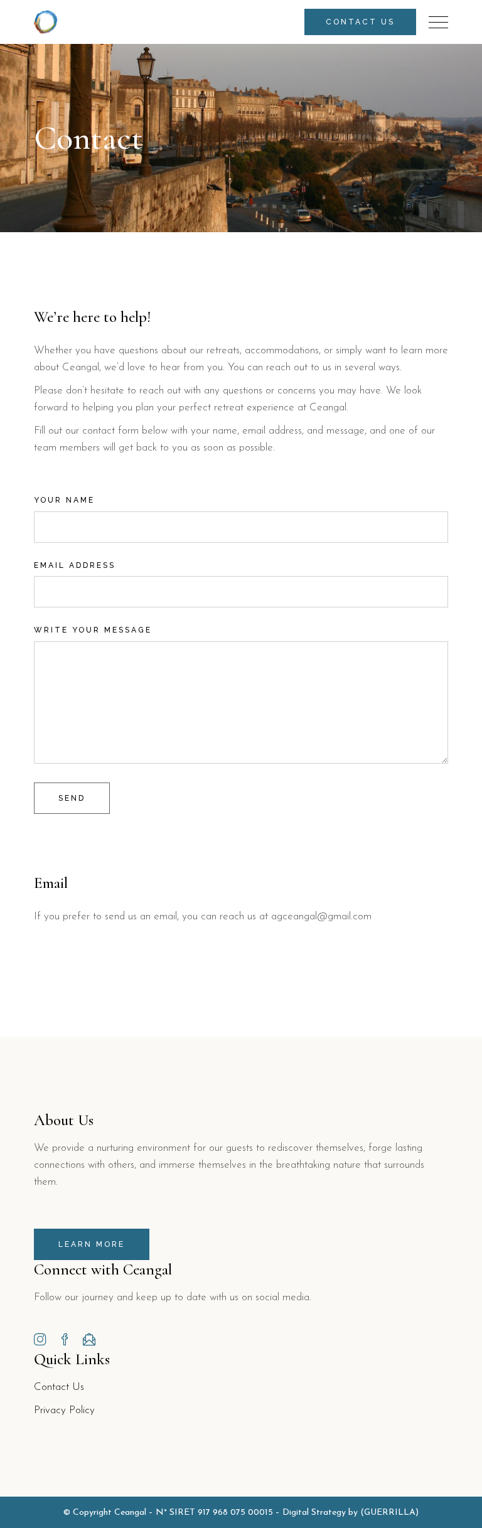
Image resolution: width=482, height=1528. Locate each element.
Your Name (64, 500)
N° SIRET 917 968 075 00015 (214, 1512)
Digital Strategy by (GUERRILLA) (350, 1512)
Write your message (93, 630)
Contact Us (59, 1387)
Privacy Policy (64, 1410)
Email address (74, 565)
